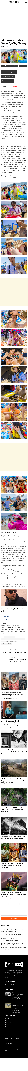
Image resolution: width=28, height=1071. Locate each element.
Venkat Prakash (6, 698)
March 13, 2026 (4, 46)
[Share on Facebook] (5, 66)
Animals (4, 804)
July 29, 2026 (14, 698)
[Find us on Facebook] (5, 985)
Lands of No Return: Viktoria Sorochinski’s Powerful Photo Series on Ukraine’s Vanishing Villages (14, 723)
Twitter (5, 619)
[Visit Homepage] (14, 2)
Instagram (6, 616)
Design (7, 1024)
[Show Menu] (2, 2)
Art (6, 1020)
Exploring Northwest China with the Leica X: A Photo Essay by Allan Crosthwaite (12, 865)
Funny (6, 1026)
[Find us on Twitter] (8, 985)
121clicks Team (13, 86)
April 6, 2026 (13, 869)
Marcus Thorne (5, 727)
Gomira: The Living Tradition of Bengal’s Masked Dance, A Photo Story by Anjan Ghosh (13, 894)
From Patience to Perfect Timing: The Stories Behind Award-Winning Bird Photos (17, 1007)
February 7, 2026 (15, 898)
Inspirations (5, 688)
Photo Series (5, 641)
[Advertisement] (14, 20)
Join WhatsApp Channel (8, 76)
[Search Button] (26, 2)
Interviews (7, 1029)
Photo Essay (21, 639)
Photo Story (13, 641)
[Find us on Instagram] (11, 985)
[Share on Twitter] (14, 66)
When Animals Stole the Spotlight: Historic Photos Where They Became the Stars (17, 995)
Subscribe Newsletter (7, 80)
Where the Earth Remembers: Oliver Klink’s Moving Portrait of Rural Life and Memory (14, 752)
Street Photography (7, 643)
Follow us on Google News (8, 72)
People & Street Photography (9, 639)
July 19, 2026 (14, 756)
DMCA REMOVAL (15, 1038)
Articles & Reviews (10, 1022)
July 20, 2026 (13, 727)
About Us (7, 1038)
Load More (14, 904)
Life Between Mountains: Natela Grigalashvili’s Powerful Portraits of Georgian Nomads (12, 781)
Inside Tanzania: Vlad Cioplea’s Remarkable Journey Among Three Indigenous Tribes (12, 694)
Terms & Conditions (9, 1043)
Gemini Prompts (8, 1045)
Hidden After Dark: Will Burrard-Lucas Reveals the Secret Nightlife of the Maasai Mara (13, 810)
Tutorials (7, 1031)
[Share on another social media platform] (23, 66)
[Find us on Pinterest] (13, 985)
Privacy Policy (8, 1041)
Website (6, 614)
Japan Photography (9, 636)
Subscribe (14, 918)
